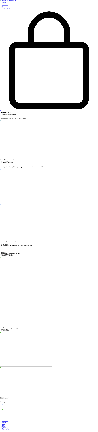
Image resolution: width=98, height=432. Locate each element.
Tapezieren (4, 422)
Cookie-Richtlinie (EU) (6, 429)
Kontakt (3, 424)
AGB (3, 425)
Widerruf (3, 426)
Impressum (4, 427)
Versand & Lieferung (5, 421)
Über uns (3, 414)
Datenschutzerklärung (5, 428)
